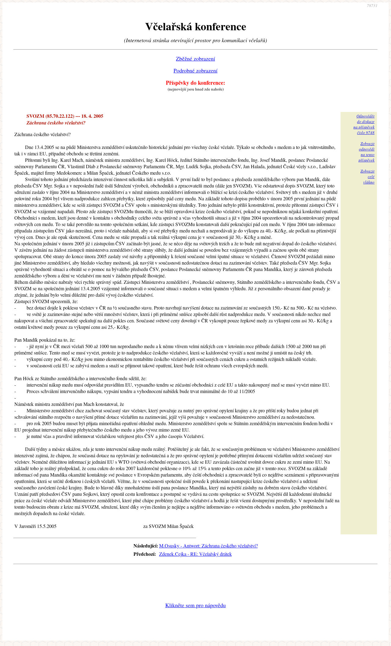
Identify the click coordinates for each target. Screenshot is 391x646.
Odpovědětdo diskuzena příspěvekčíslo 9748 (364, 124)
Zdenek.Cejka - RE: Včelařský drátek (195, 554)
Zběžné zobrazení (195, 58)
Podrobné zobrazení (195, 70)
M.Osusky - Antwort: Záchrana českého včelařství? (208, 545)
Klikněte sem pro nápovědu (195, 605)
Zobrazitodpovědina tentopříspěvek (367, 152)
